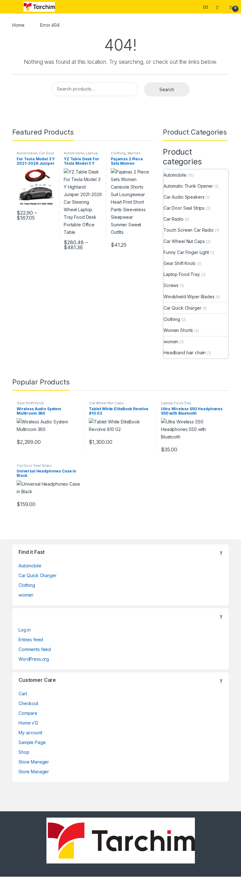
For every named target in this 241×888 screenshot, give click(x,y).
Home (18, 25)
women (170, 341)
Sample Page (32, 742)
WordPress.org (34, 659)
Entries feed (31, 639)
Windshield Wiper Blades (189, 296)
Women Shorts (178, 330)
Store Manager (34, 761)
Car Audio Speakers (183, 197)
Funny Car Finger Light (186, 252)
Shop (24, 752)
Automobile (27, 153)
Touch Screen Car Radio (188, 230)
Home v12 (28, 722)
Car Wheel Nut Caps (184, 241)
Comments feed (35, 649)
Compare (28, 713)
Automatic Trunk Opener (188, 186)
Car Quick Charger (182, 308)
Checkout (28, 703)
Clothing (118, 153)
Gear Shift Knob (179, 263)
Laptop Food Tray (81, 155)
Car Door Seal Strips (184, 208)
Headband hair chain (184, 352)
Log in (25, 629)
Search (206, 6)
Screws (171, 285)
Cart (23, 693)
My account (30, 732)
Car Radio (173, 219)
